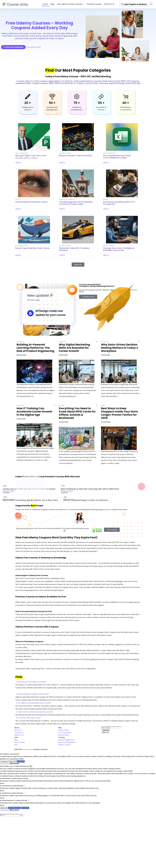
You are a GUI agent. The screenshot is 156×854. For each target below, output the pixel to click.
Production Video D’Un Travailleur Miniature (74, 249)
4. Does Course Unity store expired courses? (34, 712)
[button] (78, 681)
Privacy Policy (63, 730)
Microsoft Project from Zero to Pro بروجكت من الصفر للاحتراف (30, 156)
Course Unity (28, 749)
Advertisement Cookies (11, 800)
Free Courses (19, 742)
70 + (77, 103)
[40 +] (125, 96)
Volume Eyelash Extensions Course (31, 202)
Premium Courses (94, 4)
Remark (20, 786)
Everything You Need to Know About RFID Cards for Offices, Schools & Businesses (77, 413)
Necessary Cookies (9, 778)
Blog (52, 4)
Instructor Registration (67, 742)
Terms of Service (64, 732)
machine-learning (65, 153)
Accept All (21, 761)
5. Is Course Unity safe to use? (28, 718)
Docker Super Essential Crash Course (32, 248)
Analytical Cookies (9, 793)
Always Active (23, 778)
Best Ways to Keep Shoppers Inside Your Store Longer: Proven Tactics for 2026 (119, 413)
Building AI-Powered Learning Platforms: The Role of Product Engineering (35, 348)
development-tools (21, 246)
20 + (27, 103)
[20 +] (27, 96)
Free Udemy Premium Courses (69, 4)
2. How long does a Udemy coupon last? (32, 694)
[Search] (21, 815)
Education (62, 342)
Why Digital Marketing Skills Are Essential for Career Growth (74, 348)
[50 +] (52, 96)
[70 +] (76, 96)
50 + (52, 103)
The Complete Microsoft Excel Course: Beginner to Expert (116, 156)
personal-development (66, 199)
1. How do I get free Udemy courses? (31, 682)
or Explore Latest (34, 47)
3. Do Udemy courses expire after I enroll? (33, 703)
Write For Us (109, 4)
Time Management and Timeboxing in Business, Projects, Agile (75, 203)
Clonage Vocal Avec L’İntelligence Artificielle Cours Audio (118, 249)
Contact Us (19, 732)
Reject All (12, 761)
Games (103, 405)
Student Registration (66, 740)
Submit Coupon (64, 745)
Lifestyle (18, 199)
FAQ (16, 745)
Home (45, 4)
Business (105, 199)
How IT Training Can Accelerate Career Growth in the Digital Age (34, 411)
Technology (21, 342)
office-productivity (21, 153)
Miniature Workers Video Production (75, 155)
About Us (18, 730)
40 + (125, 103)
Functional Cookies (9, 786)
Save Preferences (14, 808)
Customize (4, 761)
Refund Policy (63, 735)
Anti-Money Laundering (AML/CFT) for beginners (119, 203)
